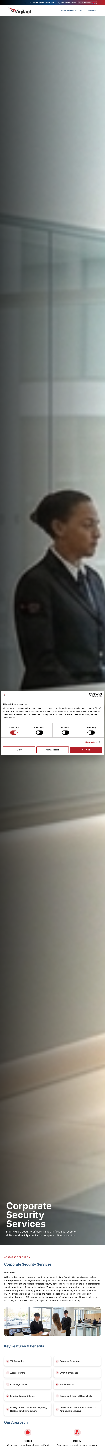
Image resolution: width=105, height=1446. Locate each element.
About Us (71, 11)
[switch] (39, 732)
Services (81, 11)
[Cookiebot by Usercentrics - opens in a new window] (91, 695)
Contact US (91, 11)
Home (63, 11)
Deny (19, 750)
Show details (91, 742)
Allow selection (52, 750)
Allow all (86, 750)
